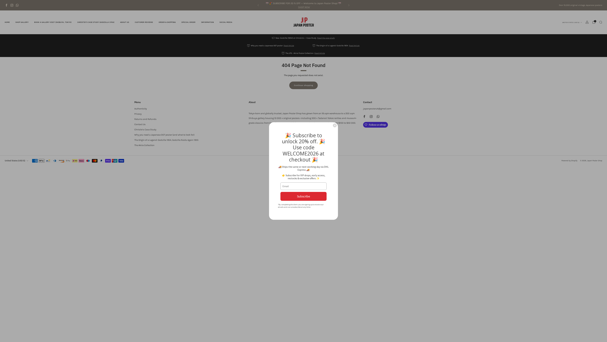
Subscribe (303, 196)
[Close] (335, 125)
